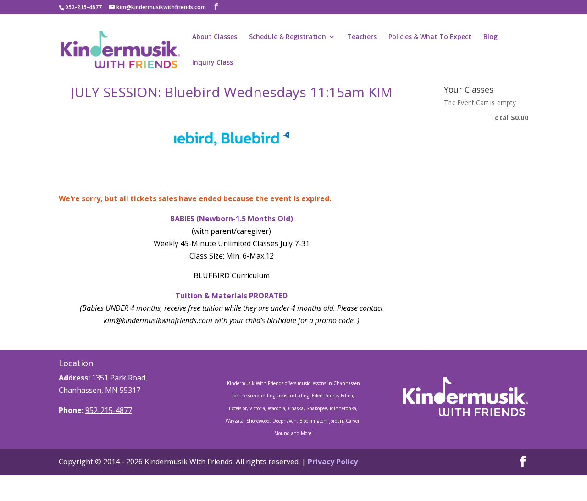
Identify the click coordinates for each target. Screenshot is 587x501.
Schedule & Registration (287, 37)
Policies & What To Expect (429, 37)
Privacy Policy (333, 462)
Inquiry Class (212, 62)
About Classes (214, 37)
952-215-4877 (108, 410)
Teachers (362, 37)
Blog (490, 37)
